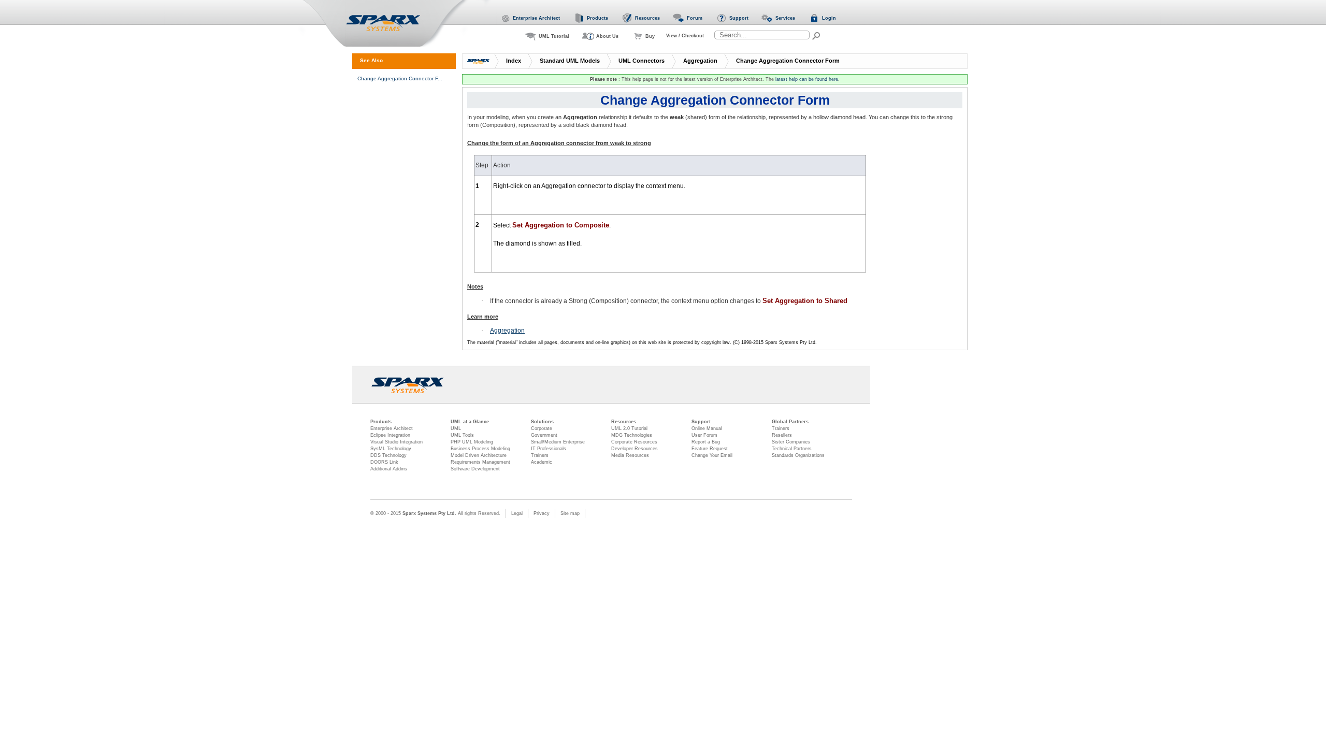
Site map (570, 513)
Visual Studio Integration (396, 441)
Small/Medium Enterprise (558, 441)
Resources (623, 421)
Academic (541, 462)
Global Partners (790, 421)
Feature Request (709, 448)
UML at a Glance (470, 421)
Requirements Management (480, 462)
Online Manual (706, 428)
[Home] (396, 23)
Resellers (782, 435)
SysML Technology (390, 448)
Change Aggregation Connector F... (399, 78)
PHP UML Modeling (472, 441)
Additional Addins (388, 468)
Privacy (542, 513)
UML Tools (462, 435)
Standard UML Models (570, 61)
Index (513, 61)
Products (381, 421)
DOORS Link (384, 462)
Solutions (542, 421)
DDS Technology (388, 455)
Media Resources (630, 455)
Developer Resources (634, 448)
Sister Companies (791, 441)
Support (701, 421)
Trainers (540, 455)
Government (544, 435)
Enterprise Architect (391, 428)
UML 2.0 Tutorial (629, 428)
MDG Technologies (631, 435)
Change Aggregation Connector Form (788, 61)
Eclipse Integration (390, 435)
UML (456, 428)
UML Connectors (641, 61)
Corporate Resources (634, 441)
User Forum (704, 435)
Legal (517, 513)
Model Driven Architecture (479, 455)
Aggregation (700, 61)
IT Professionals (548, 448)
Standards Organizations (798, 455)
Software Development (475, 468)
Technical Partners (792, 448)
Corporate (541, 428)
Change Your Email (711, 455)
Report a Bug (705, 441)
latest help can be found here (806, 79)
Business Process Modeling (480, 448)
